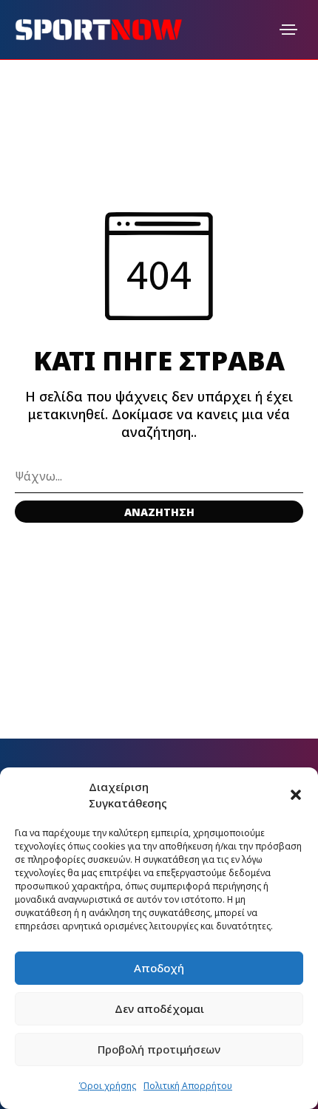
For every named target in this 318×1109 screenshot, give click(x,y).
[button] (295, 794)
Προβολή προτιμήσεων (159, 1049)
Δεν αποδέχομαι (159, 1008)
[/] (288, 29)
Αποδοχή (159, 967)
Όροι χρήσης (107, 1085)
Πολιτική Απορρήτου (187, 1085)
